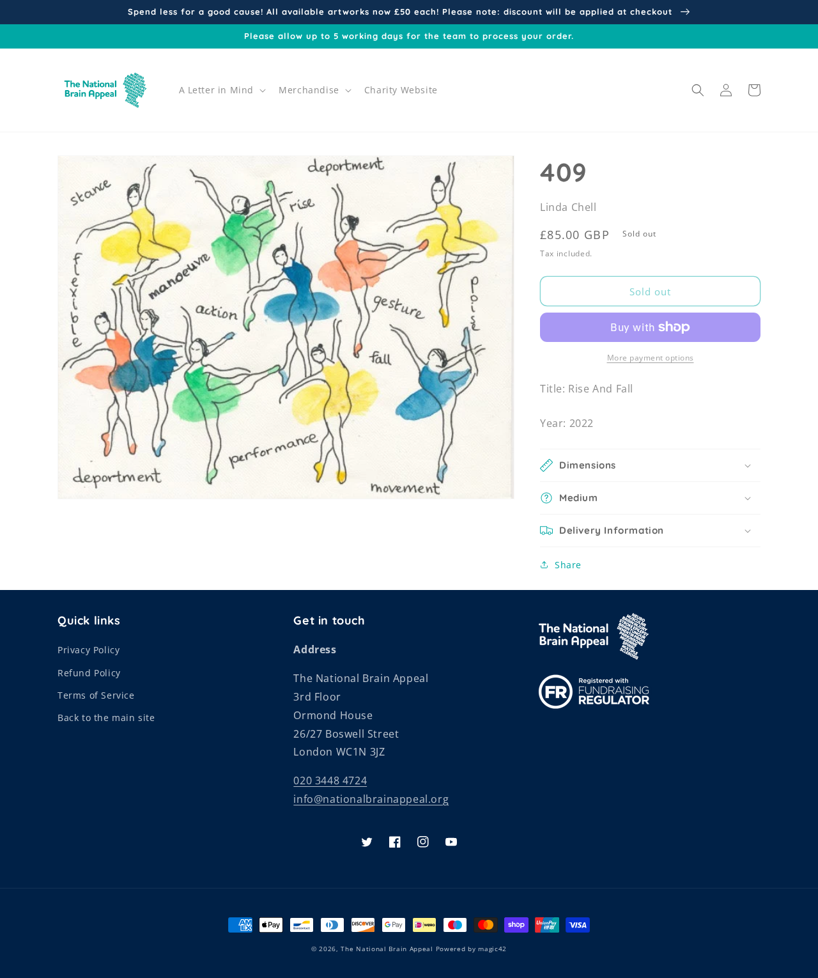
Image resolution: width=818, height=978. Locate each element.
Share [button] (568, 565)
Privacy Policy (89, 650)
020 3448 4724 (330, 780)
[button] (221, 90)
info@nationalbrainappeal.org (371, 799)
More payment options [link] (650, 357)
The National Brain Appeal (387, 948)
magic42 (492, 948)
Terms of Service (96, 695)
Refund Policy (89, 673)
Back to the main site (106, 717)
